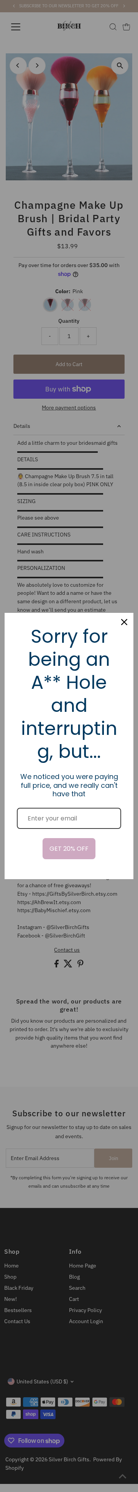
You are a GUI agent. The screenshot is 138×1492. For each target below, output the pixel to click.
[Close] (124, 622)
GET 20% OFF (69, 848)
